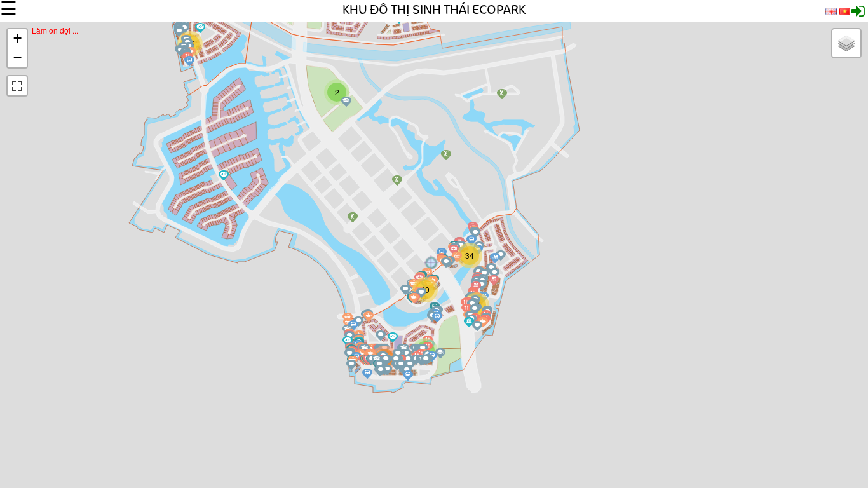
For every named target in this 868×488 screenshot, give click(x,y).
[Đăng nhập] (858, 13)
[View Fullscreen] (17, 85)
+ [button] (17, 38)
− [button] (17, 57)
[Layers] (846, 43)
